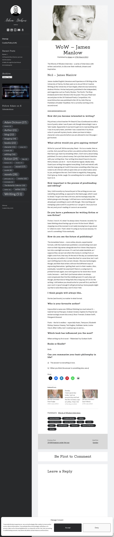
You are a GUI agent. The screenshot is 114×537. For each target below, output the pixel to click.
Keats (80, 422)
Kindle (19, 162)
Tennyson (75, 425)
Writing (13, 194)
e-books (8, 150)
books (10, 142)
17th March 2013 (81, 57)
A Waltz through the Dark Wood (11, 62)
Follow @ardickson (7, 109)
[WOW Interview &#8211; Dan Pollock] (90, 393)
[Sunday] (73, 397)
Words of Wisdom (88, 425)
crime (22, 147)
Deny (97, 528)
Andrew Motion (54, 418)
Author (10, 130)
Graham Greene (55, 422)
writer (20, 189)
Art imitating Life (7, 65)
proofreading (63, 425)
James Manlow (69, 422)
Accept (67, 528)
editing (9, 154)
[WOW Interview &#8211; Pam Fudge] (55, 393)
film (24, 159)
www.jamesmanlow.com (57, 111)
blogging (10, 138)
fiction (11, 158)
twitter (7, 189)
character (9, 147)
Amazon (7, 126)
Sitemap (5, 39)
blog (9, 134)
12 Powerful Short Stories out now (12, 57)
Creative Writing (69, 418)
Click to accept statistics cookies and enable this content (16, 91)
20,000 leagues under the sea (58, 442)
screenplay (8, 182)
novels (10, 174)
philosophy (8, 178)
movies (7, 167)
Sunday (95, 442)
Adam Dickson (15, 122)
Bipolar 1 (4, 54)
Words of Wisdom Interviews (69, 413)
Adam (70, 57)
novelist (8, 170)
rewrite (22, 179)
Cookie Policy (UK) (9, 43)
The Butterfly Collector (14, 185)
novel (20, 166)
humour (7, 162)
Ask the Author (6, 60)
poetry (52, 425)
